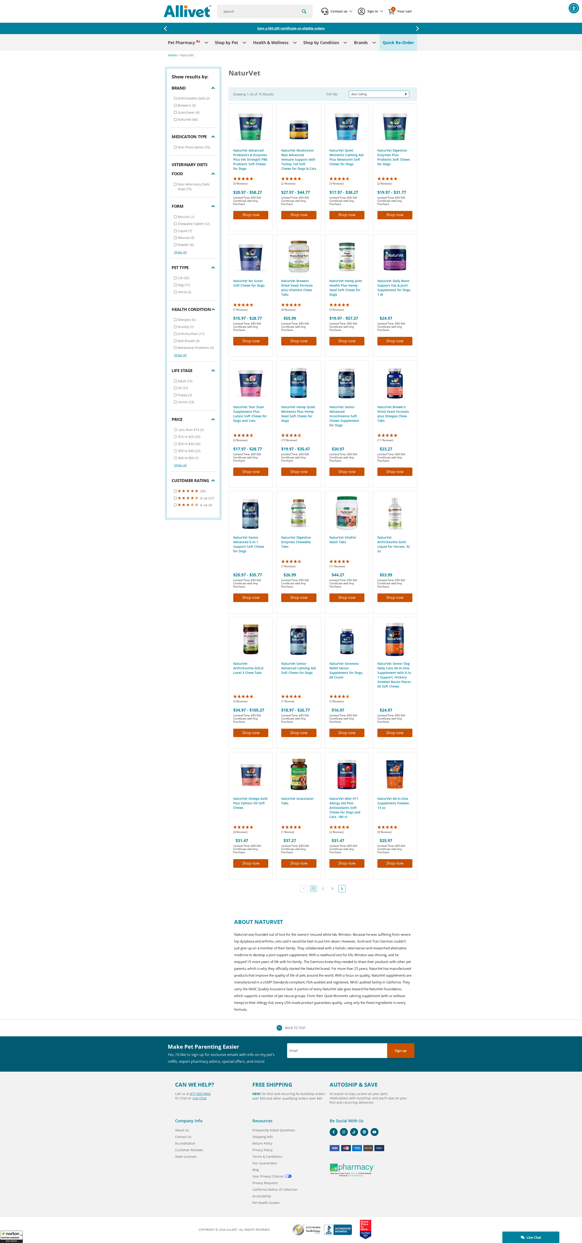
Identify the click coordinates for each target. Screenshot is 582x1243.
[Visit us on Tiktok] (354, 1132)
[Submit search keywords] (304, 11)
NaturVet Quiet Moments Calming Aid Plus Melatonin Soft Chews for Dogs (346, 157)
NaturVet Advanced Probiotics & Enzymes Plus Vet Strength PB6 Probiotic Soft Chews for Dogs (250, 159)
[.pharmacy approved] (352, 1170)
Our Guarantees (264, 1163)
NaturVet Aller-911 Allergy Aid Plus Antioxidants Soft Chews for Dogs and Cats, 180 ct (344, 807)
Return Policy (262, 1143)
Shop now (250, 214)
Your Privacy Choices (268, 1176)
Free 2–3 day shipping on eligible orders (291, 28)
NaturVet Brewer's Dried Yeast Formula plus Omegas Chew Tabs (393, 414)
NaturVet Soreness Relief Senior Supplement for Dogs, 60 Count (346, 670)
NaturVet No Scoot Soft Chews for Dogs (249, 283)
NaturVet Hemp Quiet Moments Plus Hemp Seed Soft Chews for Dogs (298, 414)
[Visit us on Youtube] (375, 1132)
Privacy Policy (262, 1150)
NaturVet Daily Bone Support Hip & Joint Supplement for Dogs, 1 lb (394, 288)
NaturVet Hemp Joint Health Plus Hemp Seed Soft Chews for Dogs (345, 288)
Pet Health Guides (266, 1202)
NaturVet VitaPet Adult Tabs (342, 539)
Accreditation (185, 1143)
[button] (11, 1237)
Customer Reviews (189, 1150)
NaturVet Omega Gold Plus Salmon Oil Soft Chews (250, 803)
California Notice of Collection (275, 1189)
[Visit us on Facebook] (334, 1132)
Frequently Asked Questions (273, 1130)
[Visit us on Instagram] (344, 1132)
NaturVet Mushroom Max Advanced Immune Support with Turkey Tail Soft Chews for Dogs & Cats (298, 159)
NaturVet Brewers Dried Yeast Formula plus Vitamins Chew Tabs (297, 288)
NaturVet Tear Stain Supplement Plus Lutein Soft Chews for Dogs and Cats (250, 414)
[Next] (342, 888)
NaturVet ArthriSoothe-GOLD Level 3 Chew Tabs (248, 668)
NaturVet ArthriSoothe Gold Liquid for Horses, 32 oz (393, 544)
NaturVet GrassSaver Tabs (297, 800)
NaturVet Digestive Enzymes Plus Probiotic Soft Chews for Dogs (393, 157)
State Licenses (186, 1156)
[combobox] (265, 11)
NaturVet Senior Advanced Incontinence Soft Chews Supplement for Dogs (344, 416)
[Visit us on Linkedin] (364, 1132)
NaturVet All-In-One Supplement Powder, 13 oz (393, 803)
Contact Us (183, 1137)
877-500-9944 (200, 1094)
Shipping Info (262, 1137)
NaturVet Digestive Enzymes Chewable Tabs (296, 542)
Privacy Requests (265, 1183)
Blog (255, 1170)
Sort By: (332, 94)
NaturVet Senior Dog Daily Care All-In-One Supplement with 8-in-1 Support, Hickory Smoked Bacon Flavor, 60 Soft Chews (394, 674)
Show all (180, 252)
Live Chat (533, 1237)
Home (173, 55)
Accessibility (261, 1196)
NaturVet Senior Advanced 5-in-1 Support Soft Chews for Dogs (248, 544)
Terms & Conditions (267, 1156)
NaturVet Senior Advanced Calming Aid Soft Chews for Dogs (298, 668)
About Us (182, 1130)
